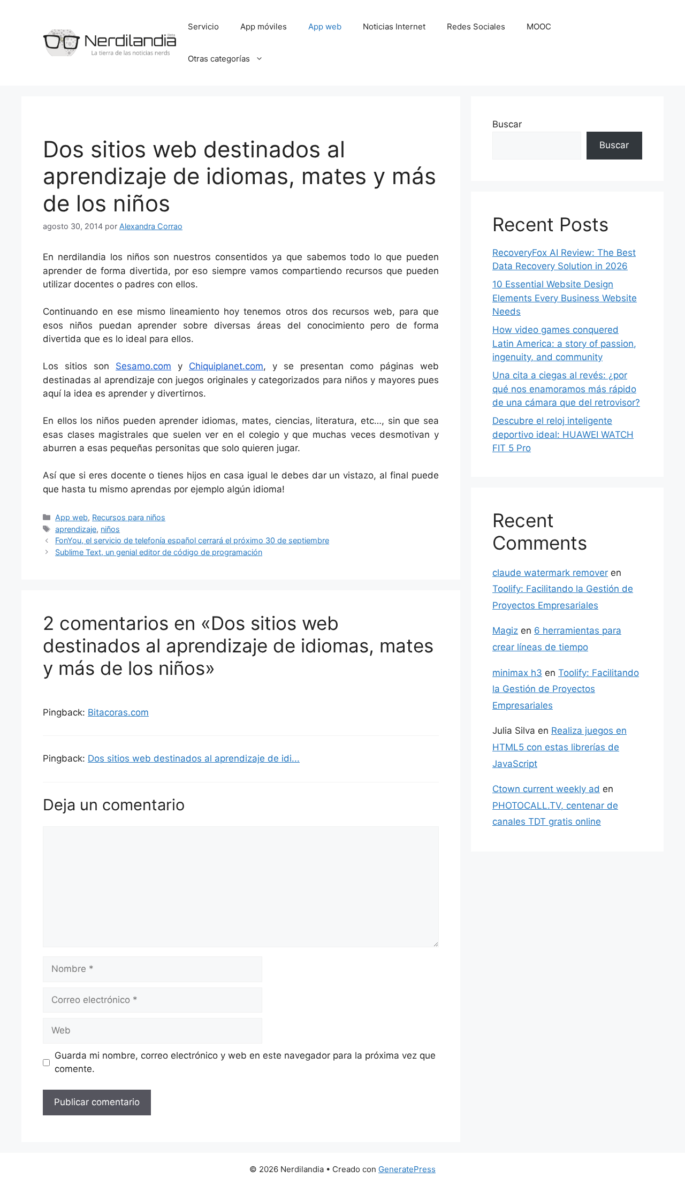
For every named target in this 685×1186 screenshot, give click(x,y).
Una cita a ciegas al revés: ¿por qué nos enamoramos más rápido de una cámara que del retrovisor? (566, 389)
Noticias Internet (394, 26)
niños (110, 529)
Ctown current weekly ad (546, 789)
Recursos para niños (128, 517)
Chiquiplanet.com (226, 366)
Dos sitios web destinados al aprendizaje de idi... (194, 758)
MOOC (539, 26)
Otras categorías (219, 59)
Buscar (507, 124)
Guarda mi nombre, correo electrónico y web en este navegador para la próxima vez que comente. (245, 1062)
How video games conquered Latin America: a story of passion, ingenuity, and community (564, 343)
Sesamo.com (143, 366)
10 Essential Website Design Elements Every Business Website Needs (564, 298)
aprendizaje (75, 529)
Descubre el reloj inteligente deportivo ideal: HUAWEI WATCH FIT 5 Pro (563, 434)
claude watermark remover (550, 572)
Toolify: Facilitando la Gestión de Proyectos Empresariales (565, 689)
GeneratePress (407, 1169)
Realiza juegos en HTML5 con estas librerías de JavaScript (559, 747)
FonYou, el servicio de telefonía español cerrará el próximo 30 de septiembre (192, 540)
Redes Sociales (476, 26)
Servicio (203, 26)
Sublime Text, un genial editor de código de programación (158, 552)
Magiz (505, 630)
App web (324, 26)
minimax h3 (517, 672)
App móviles (263, 26)
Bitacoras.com (118, 712)
